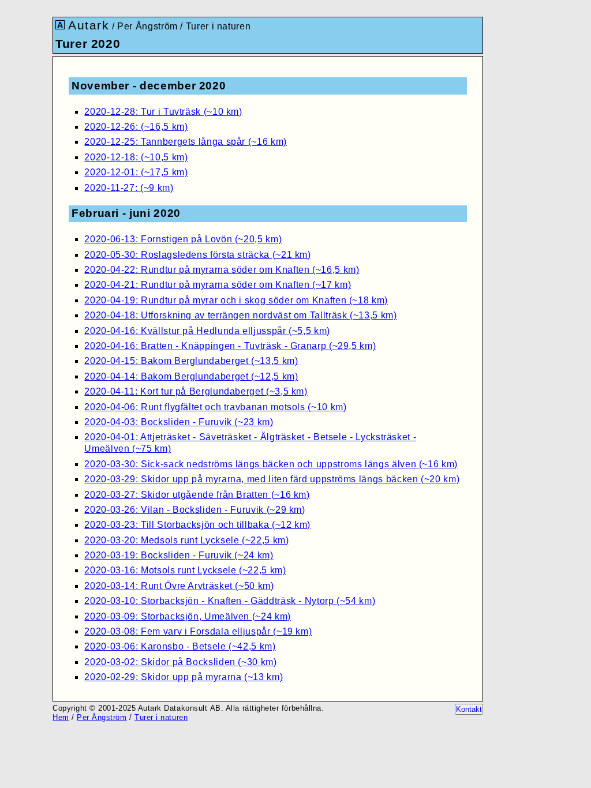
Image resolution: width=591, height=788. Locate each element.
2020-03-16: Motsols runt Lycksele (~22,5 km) (185, 570)
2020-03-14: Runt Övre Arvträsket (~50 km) (179, 586)
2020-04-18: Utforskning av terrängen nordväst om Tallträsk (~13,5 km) (240, 315)
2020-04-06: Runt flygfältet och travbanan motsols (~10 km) (215, 407)
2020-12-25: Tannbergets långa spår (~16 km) (185, 142)
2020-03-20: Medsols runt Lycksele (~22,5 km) (186, 540)
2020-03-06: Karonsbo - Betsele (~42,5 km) (179, 646)
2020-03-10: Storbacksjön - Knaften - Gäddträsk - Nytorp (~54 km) (229, 601)
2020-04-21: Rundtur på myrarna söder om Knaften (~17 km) (217, 285)
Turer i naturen (218, 26)
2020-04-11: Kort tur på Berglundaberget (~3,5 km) (195, 391)
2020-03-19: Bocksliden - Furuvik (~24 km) (178, 555)
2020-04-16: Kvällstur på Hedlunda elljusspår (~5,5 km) (207, 331)
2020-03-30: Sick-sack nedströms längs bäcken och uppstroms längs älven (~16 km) (271, 464)
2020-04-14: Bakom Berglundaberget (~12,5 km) (191, 376)
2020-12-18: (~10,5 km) (136, 157)
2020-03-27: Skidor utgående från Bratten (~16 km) (196, 495)
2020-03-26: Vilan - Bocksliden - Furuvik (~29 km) (194, 510)
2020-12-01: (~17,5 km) (136, 172)
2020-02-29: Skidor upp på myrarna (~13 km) (183, 677)
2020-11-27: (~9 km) (128, 188)
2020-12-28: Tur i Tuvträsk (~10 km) (163, 112)
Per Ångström (147, 26)
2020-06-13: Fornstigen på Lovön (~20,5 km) (183, 239)
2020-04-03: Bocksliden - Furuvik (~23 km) (178, 422)
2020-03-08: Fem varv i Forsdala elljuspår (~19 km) (198, 631)
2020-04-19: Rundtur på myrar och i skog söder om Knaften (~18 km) (236, 300)
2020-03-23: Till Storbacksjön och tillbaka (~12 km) (197, 525)
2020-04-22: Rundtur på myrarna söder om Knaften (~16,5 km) (221, 270)
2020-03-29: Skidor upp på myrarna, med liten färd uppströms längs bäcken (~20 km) (271, 479)
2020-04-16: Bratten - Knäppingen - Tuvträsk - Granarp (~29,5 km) (230, 346)
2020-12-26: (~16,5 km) (136, 127)
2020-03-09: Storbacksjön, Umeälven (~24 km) (187, 616)
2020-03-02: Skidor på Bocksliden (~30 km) (180, 662)
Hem (61, 717)
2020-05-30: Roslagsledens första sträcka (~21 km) (197, 255)
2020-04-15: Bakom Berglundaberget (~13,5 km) (191, 361)
